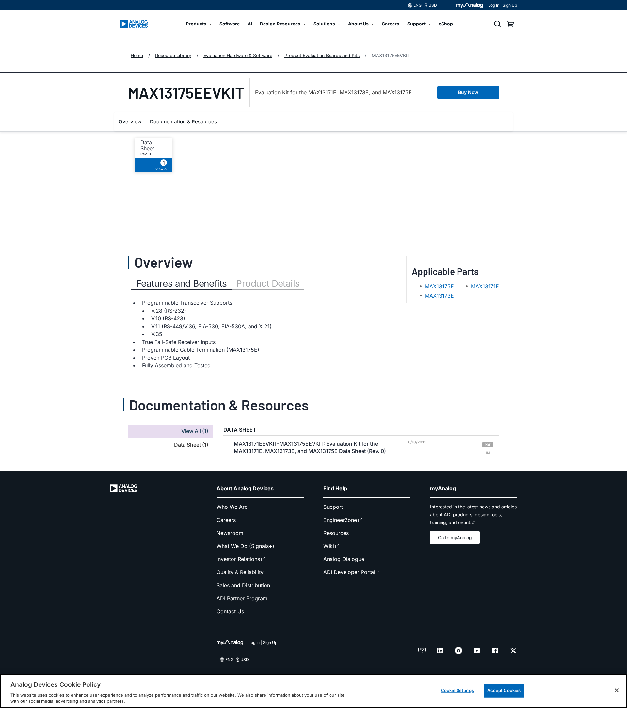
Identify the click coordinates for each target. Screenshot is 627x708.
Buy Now (468, 92)
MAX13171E (485, 286)
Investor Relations (238, 559)
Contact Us (230, 611)
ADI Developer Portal (349, 572)
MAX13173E (439, 295)
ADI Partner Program (242, 598)
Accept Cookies (504, 690)
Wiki (328, 546)
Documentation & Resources (183, 122)
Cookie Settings (457, 690)
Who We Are (232, 507)
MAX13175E (439, 286)
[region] (313, 691)
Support (333, 507)
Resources (336, 533)
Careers (226, 520)
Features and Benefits (181, 283)
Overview (130, 122)
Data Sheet (147, 145)
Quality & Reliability (240, 572)
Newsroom (230, 533)
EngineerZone (340, 520)
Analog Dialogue (343, 559)
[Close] (616, 690)
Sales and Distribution (243, 585)
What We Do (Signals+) (245, 546)
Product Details (267, 283)
